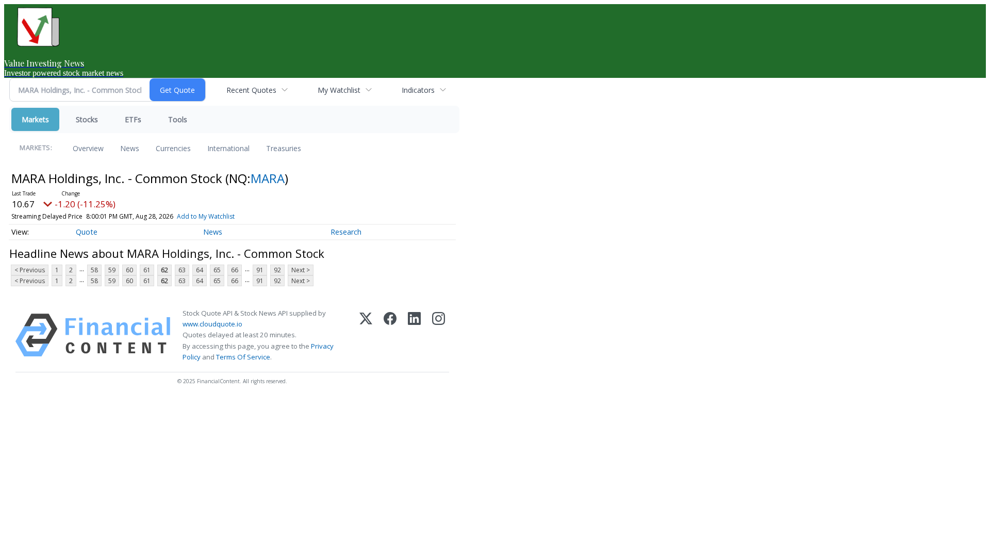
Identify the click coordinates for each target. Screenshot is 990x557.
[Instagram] (438, 335)
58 (94, 270)
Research (346, 232)
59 (112, 270)
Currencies (173, 148)
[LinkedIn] (414, 335)
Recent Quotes (251, 90)
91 (259, 270)
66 (234, 270)
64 (199, 270)
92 (277, 270)
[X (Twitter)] (365, 335)
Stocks (87, 119)
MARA (268, 178)
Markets (35, 119)
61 (147, 270)
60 (129, 270)
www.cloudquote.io (212, 324)
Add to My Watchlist (206, 216)
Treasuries (283, 148)
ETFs (133, 119)
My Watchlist (339, 90)
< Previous (29, 270)
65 (217, 270)
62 (164, 270)
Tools (177, 119)
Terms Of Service (243, 357)
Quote (86, 232)
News (129, 148)
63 (182, 270)
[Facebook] (390, 335)
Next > (300, 270)
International (228, 148)
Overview (88, 148)
